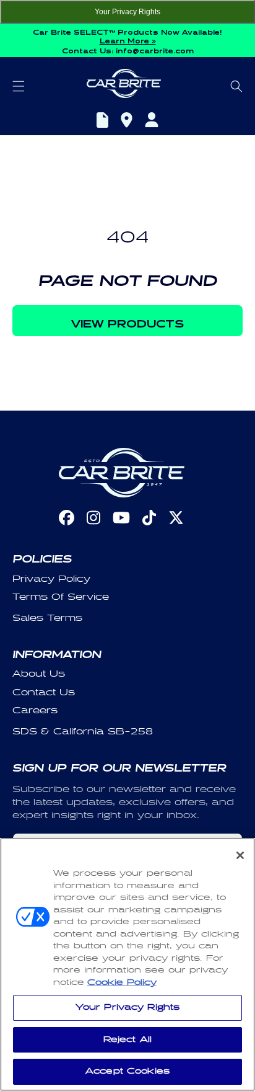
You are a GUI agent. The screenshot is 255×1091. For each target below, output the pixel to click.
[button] (18, 86)
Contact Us (43, 692)
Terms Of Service (60, 597)
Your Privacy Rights (127, 11)
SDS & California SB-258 (82, 731)
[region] (127, 964)
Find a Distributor (126, 121)
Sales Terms (47, 618)
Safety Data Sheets (102, 121)
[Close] (240, 855)
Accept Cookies (127, 1071)
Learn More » (128, 40)
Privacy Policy (51, 579)
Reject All (127, 1039)
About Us (38, 674)
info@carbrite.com (155, 49)
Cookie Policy (122, 982)
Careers (35, 710)
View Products (127, 321)
